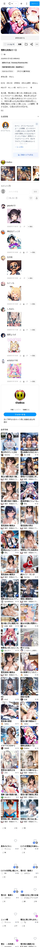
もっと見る (20, 147)
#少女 (3, 83)
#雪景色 (17, 83)
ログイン (35, 3)
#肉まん (35, 83)
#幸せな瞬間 (26, 83)
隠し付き (12, 198)
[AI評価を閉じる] (36, 124)
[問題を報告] (24, 226)
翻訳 (2, 110)
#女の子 (4, 87)
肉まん (11, 77)
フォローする (20, 414)
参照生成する (20, 38)
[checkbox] (7, 198)
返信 (31, 226)
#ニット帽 (12, 87)
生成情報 (4, 116)
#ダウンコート (22, 87)
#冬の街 (9, 83)
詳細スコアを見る (27, 155)
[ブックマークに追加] (26, 44)
